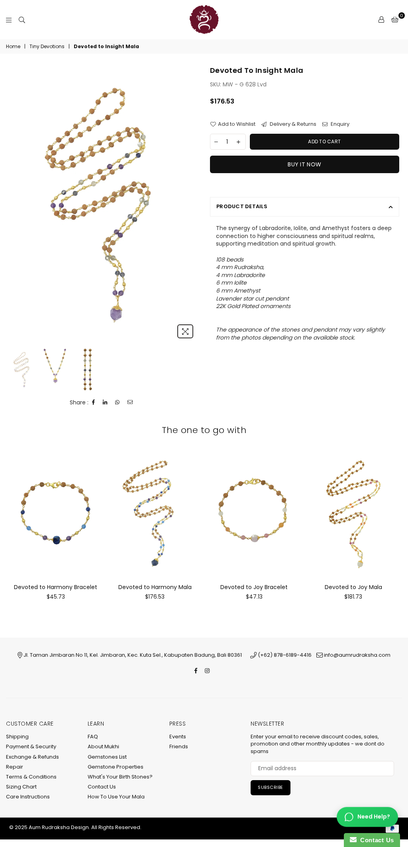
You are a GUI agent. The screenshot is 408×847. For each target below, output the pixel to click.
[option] (103, 204)
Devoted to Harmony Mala (155, 587)
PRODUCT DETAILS (241, 206)
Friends (178, 746)
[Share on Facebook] (93, 402)
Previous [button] (16, 204)
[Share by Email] (130, 402)
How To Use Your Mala (116, 796)
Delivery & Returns (292, 124)
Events (177, 736)
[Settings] (381, 19)
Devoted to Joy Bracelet (254, 587)
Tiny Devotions (47, 46)
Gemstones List (107, 757)
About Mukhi (103, 746)
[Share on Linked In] (105, 402)
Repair (14, 767)
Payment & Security (31, 746)
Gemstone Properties (115, 767)
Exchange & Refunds (32, 757)
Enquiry (339, 124)
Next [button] (191, 204)
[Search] (22, 19)
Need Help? (373, 817)
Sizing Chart (21, 786)
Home (13, 46)
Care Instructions (28, 796)
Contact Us (102, 786)
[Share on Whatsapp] (117, 402)
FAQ (93, 736)
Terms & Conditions (31, 777)
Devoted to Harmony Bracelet (55, 587)
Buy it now (304, 164)
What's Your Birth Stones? (120, 777)
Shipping (17, 736)
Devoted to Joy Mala (353, 587)
